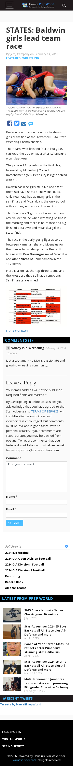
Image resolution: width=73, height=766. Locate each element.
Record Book (14, 582)
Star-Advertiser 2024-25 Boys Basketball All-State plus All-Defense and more (45, 630)
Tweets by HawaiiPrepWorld (20, 704)
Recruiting (12, 576)
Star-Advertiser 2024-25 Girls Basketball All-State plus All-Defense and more (45, 666)
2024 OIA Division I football (24, 564)
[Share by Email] (24, 124)
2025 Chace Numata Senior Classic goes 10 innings (43, 612)
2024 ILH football (17, 553)
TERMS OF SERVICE (45, 411)
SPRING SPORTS (13, 746)
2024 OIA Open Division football (28, 558)
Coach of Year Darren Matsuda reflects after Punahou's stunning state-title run (46, 648)
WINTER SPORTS (14, 739)
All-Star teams (15, 588)
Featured (13, 58)
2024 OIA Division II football (25, 570)
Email (10, 509)
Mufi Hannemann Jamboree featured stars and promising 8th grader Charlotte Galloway (46, 683)
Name (10, 496)
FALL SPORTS (11, 732)
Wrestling (30, 58)
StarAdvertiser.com (24, 760)
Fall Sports (13, 546)
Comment (13, 458)
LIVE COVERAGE (17, 331)
